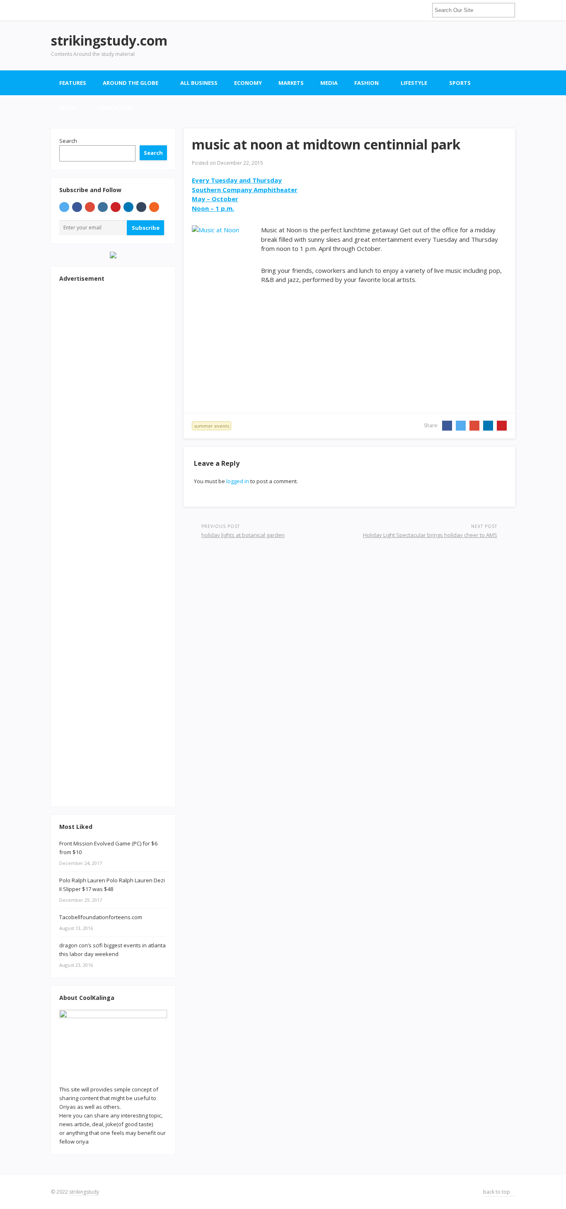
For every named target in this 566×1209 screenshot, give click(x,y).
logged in (237, 481)
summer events (211, 426)
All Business (199, 83)
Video (67, 107)
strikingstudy (84, 1191)
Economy (248, 83)
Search (68, 141)
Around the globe (130, 83)
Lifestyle (414, 83)
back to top (497, 1191)
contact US (115, 107)
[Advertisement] (364, 45)
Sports (460, 83)
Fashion (366, 83)
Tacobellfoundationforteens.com (100, 917)
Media (329, 83)
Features (72, 83)
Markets (291, 83)
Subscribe (146, 227)
